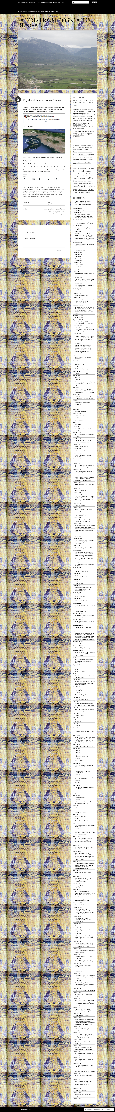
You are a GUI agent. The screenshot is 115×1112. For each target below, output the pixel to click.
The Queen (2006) (79, 317)
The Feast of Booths (80, 671)
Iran (78, 168)
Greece (28, 191)
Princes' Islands (54, 194)
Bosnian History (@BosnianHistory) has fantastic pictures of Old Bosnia (84, 520)
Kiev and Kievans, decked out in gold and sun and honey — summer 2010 (84, 1048)
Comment (59, 250)
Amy (76, 407)
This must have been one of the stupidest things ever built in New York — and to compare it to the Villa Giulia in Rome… (85, 731)
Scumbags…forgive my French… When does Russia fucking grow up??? (84, 1010)
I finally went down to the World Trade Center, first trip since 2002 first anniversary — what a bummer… (84, 478)
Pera (92, 183)
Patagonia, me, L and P (80, 254)
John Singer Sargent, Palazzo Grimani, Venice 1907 (84, 1042)
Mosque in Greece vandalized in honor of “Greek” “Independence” (85, 848)
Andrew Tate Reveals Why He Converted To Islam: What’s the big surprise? (85, 280)
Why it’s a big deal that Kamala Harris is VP (84, 930)
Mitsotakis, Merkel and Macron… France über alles (85, 605)
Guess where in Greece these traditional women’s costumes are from (84, 570)
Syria (80, 189)
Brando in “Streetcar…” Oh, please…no (84, 956)
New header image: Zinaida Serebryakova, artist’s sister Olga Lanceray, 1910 (83, 919)
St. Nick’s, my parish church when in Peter (83, 995)
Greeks (32, 191)
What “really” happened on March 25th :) (83, 873)
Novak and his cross (80, 505)
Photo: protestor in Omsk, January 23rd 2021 (83, 965)
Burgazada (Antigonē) (49, 187)
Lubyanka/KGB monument (81, 761)
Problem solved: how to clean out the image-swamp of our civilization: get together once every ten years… (84, 944)
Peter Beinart (78, 783)
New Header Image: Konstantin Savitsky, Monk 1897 (85, 825)
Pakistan (75, 183)
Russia (80, 186)
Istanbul (59, 191)
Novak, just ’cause (79, 269)
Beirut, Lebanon (79, 264)
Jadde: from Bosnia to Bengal (54, 22)
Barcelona (91, 149)
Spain (75, 189)
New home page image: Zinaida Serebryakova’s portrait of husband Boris (85, 1029)
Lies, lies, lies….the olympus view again (85, 990)
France (91, 159)
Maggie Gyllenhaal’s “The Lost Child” (84, 509)
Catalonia (89, 152)
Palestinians (85, 183)
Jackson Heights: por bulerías (82, 695)
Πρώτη (30, 193)
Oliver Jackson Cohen (80, 415)
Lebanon (84, 174)
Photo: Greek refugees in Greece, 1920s (84, 746)
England (62, 189)
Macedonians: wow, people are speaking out (82, 720)
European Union (82, 159)
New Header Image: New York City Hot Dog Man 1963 (84, 285)
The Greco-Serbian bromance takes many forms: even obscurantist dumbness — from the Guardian (85, 653)
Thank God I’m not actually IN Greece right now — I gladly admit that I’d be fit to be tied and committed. (85, 832)
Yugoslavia (87, 192)
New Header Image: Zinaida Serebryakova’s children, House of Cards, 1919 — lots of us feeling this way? (85, 893)
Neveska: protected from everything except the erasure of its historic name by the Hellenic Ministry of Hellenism (85, 1036)
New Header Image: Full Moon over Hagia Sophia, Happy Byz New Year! (84, 322)
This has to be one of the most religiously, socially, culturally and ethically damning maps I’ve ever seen (84, 216)
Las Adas (29, 194)
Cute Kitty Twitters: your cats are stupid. (85, 1071)
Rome (28, 196)
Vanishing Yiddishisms (80, 411)
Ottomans (89, 181)
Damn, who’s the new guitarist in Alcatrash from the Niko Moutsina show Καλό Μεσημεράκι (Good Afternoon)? (85, 390)
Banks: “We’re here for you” (82, 699)
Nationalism (85, 176)
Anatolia (80, 147)
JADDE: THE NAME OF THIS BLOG (84, 126)
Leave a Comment (28, 204)
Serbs (92, 186)
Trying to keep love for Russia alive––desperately (84, 357)
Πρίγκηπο (35, 193)
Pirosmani (77, 750)
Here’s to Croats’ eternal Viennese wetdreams (81, 363)
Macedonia (89, 174)
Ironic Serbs (78, 461)
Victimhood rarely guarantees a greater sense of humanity (84, 710)
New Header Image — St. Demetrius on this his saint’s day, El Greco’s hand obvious (84, 542)
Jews (85, 171)
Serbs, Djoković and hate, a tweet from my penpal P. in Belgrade (84, 485)
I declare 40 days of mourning (82, 648)
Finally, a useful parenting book (82, 369)
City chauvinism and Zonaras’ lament (42, 100)
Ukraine (75, 192)
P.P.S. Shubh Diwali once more (82, 291)
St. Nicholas (78, 536)
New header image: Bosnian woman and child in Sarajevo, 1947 (84, 514)
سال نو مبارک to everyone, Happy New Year (83, 886)
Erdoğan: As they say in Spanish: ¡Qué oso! (83, 627)
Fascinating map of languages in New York (83, 576)
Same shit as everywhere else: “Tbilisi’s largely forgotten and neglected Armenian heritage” (84, 589)
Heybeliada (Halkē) (52, 191)
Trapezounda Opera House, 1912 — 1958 (83, 1095)
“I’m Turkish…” (79, 643)
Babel (76, 807)
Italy (81, 171)
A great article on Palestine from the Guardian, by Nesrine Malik (84, 755)
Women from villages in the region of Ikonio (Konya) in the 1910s (84, 1076)
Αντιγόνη (25, 193)
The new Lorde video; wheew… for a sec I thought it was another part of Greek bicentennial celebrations (85, 683)
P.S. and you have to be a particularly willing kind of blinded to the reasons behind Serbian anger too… (84, 937)
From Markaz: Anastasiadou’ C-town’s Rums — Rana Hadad (84, 595)
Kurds (80, 174)
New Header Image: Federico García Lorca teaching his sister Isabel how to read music (84, 661)
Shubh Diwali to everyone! (81, 295)
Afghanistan (76, 145)
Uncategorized (48, 204)
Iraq (81, 168)
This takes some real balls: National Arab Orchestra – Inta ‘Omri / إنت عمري (85, 466)
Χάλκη (54, 193)
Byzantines (80, 152)
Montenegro (76, 176)
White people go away (80, 812)
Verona (47, 196)
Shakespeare (42, 196)
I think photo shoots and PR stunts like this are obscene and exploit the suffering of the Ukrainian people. (85, 329)
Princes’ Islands (36, 109)
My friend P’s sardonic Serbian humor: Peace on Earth (84, 1060)
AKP (81, 145)
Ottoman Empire (83, 181)
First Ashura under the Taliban (82, 667)
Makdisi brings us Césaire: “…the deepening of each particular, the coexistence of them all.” (83, 880)
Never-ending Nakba (80, 797)
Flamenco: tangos (79, 715)
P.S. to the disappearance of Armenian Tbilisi (81, 582)
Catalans (84, 152)
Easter (78, 157)
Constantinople (44, 189)
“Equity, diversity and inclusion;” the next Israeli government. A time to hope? (85, 704)
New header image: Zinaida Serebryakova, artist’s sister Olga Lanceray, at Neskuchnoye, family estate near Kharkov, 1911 (84, 911)
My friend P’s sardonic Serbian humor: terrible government (84, 1054)
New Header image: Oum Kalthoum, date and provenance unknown (85, 777)
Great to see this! (79, 420)
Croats (75, 157)
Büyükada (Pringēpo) (35, 187)
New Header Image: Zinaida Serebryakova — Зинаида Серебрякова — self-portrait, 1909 (84, 984)
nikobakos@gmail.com (44, 172)
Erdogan (89, 157)
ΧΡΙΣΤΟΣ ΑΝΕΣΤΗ (80, 816)
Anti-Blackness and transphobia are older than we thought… (85, 676)
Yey (76, 793)
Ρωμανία (49, 193)
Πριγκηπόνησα (42, 193)
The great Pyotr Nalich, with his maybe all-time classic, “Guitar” (84, 616)
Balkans (86, 149)
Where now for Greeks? (81, 601)
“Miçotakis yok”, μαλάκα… (82, 373)
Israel (93, 168)
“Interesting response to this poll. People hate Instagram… (84, 244)
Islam (89, 168)
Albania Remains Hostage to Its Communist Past (82, 771)
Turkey (85, 189)
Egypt (81, 157)
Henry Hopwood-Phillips (41, 191)
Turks (91, 189)
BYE (76, 925)
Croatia (92, 154)
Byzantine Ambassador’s (37, 107)
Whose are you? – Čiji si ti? (81, 490)
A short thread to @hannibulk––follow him (84, 274)
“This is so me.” (79, 971)
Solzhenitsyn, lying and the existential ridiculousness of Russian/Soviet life (84, 397)
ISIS (86, 168)
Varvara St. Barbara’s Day (81, 250)
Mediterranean (35, 194)
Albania (84, 145)
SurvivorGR (78, 424)
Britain (42, 187)
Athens (82, 150)
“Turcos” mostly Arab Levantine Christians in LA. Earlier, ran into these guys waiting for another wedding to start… (84, 204)
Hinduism (75, 166)
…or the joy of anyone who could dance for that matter (84, 689)
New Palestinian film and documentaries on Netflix (84, 564)
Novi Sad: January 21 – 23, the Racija (84, 961)
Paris (90, 183)
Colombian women (79, 210)
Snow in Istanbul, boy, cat (81, 446)
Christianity (37, 189)
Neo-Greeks (79, 178)
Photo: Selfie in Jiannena (81, 1090)
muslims (81, 176)
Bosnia (75, 152)
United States (81, 192)
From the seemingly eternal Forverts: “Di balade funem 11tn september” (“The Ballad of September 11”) (85, 301)
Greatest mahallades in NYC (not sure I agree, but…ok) (84, 472)
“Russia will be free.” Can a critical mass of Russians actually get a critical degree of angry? (85, 977)
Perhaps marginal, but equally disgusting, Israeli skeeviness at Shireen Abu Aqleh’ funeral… (85, 383)
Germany (75, 163)
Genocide (77, 725)
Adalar (27, 187)
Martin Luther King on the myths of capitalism (83, 455)
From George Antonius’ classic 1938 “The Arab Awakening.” (84, 765)
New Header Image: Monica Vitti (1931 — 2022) (84, 435)
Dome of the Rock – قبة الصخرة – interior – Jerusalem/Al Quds (83, 441)
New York (85, 178)
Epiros (85, 157)
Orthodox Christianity (45, 194)
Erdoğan (75, 159)
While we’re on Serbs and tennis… (83, 451)
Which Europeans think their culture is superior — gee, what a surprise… (84, 802)
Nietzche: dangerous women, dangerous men (82, 259)
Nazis (90, 176)
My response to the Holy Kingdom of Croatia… (83, 228)
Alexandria (75, 147)
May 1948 (77, 377)
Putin (74, 186)
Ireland (83, 168)
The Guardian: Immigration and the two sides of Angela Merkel (84, 622)
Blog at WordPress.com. (24, 1109)
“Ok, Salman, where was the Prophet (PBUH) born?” (84, 1066)
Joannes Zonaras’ (53, 107)
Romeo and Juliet (35, 196)
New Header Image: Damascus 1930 (84, 548)
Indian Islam (86, 166)
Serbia (87, 185)
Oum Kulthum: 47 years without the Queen (83, 429)
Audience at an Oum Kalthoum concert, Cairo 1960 (84, 787)
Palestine (80, 183)
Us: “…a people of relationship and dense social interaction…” (85, 951)
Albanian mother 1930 (80, 611)
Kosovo (75, 174)
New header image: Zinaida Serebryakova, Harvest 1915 (82, 899)
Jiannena (89, 171)
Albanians (90, 145)
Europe (24, 191)
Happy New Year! (79, 905)
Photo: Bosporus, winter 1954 (82, 1015)
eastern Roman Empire (54, 189)
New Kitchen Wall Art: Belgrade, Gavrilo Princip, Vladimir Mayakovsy (84, 222)
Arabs (91, 147)
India (80, 165)
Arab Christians (85, 147)
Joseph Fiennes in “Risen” (81, 821)
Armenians (76, 150)
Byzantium (31, 189)
